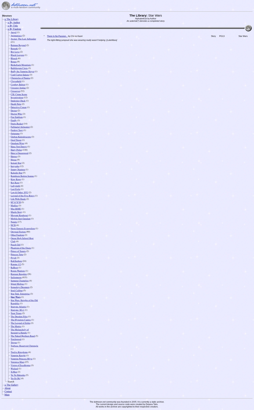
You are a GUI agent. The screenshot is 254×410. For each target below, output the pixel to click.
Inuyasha (15, 166)
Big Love (15, 51)
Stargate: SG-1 (17, 309)
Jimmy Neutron (18, 169)
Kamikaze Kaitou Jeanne (22, 176)
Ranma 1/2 (16, 264)
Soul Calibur (17, 290)
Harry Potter (16, 149)
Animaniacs (16, 35)
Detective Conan (18, 107)
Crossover (15, 91)
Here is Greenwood (19, 153)
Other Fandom (17, 234)
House (14, 159)
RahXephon (16, 260)
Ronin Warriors (18, 270)
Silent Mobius (17, 283)
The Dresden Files (19, 316)
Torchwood (16, 339)
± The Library (11, 19)
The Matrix (16, 326)
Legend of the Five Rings (22, 195)
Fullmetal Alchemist (20, 126)
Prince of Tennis (18, 251)
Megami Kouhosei (19, 215)
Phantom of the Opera (21, 247)
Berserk (14, 48)
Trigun (14, 342)
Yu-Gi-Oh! (15, 378)
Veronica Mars (17, 361)
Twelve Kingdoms (19, 352)
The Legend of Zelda (20, 323)
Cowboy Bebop (18, 84)
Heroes (14, 156)
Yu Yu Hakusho (18, 375)
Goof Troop (16, 139)
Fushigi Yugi (17, 130)
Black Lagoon (17, 55)
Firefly (14, 120)
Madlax (14, 205)
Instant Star (16, 162)
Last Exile (15, 189)
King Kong (16, 179)
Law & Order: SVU (19, 192)
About (7, 388)
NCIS (13, 225)
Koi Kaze (15, 182)
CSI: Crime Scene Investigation (19, 96)
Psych (13, 257)
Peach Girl (15, 244)
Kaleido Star (16, 172)
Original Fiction (18, 231)
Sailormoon (16, 277)
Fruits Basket (17, 123)
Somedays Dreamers (20, 287)
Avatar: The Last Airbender (23, 38)
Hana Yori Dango (19, 146)
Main (7, 394)
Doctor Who (16, 113)
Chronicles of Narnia (20, 77)
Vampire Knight (18, 355)
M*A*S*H (16, 202)
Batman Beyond (18, 45)
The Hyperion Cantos (21, 319)
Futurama (15, 133)
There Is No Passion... (57, 36)
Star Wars (16, 296)
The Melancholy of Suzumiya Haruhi (20, 331)
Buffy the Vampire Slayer (22, 71)
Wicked (14, 368)
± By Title (13, 25)
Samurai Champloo (20, 280)
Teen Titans (16, 313)
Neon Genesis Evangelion (23, 228)
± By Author (14, 22)
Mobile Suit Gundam (20, 218)
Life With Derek (18, 198)
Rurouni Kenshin (19, 274)
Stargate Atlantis (18, 306)
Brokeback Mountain (21, 64)
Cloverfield (16, 81)
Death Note (16, 103)
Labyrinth (15, 185)
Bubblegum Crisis (19, 68)
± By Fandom (14, 29)
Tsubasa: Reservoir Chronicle (24, 345)
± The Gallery (11, 384)
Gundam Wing (17, 143)
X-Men (14, 371)
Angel (13, 32)
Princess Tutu (17, 254)
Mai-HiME (16, 208)
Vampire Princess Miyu (21, 358)
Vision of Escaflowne (20, 365)
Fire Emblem (17, 117)
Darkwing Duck (18, 100)
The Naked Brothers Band (23, 335)
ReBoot (14, 267)
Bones (14, 61)
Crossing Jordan (18, 87)
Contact (8, 391)
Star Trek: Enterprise (20, 293)
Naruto (14, 221)
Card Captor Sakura (20, 74)
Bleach (14, 58)
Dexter (14, 110)
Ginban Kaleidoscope (21, 136)
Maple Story (16, 212)
